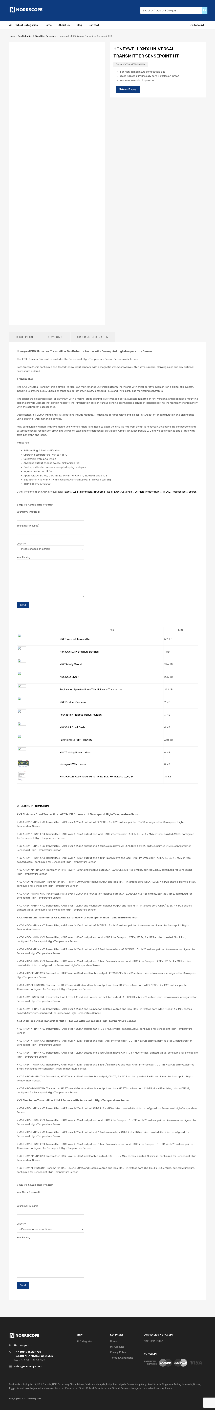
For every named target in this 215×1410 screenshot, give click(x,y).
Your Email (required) (28, 525)
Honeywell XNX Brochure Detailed (79, 651)
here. (135, 359)
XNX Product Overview (73, 702)
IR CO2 (166, 491)
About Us (64, 25)
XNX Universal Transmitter (75, 639)
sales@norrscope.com (28, 1366)
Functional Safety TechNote (76, 739)
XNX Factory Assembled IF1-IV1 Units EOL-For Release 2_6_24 (97, 776)
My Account (196, 25)
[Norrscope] (26, 11)
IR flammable (84, 491)
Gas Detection (25, 36)
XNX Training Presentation (75, 752)
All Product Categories (23, 25)
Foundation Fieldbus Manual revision (81, 714)
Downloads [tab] (55, 337)
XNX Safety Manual (71, 664)
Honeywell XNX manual (73, 764)
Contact (94, 25)
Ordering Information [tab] (92, 337)
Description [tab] (24, 337)
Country (21, 543)
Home (48, 25)
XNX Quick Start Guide (72, 727)
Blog (79, 25)
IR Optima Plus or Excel (106, 491)
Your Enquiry (23, 557)
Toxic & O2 (69, 491)
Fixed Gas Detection (45, 36)
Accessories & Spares (184, 491)
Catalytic (126, 491)
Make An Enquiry (128, 89)
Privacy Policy (118, 1352)
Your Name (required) (28, 512)
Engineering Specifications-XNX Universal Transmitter (91, 689)
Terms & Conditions (121, 1357)
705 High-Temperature (146, 491)
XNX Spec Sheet (69, 676)
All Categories (84, 1341)
